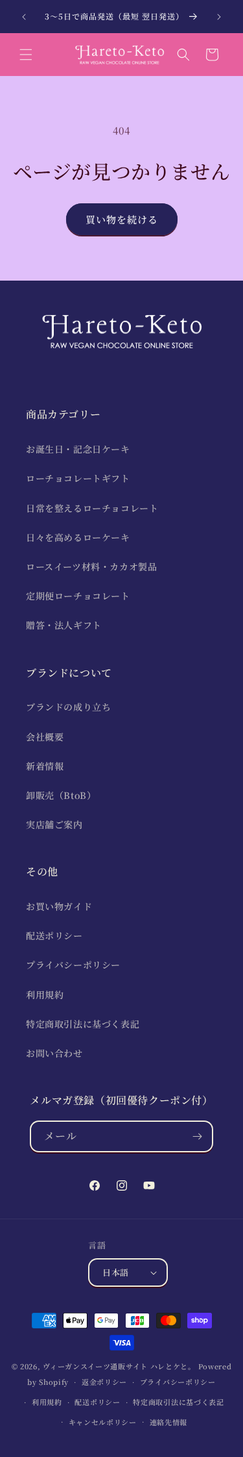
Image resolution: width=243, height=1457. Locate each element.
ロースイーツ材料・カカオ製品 (91, 566)
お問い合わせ (54, 1052)
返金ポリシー (104, 1381)
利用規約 (45, 994)
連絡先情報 (169, 1422)
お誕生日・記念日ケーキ (78, 448)
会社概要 (45, 736)
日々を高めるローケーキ (78, 537)
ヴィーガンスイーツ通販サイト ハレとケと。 (119, 1366)
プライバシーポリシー (73, 964)
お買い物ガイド (59, 906)
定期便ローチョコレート (78, 595)
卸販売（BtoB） (61, 795)
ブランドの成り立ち (68, 706)
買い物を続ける (122, 219)
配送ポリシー (54, 935)
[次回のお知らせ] (219, 17)
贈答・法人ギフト (64, 624)
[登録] (197, 1136)
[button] (26, 54)
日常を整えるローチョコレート (92, 507)
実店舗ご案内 (54, 824)
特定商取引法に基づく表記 (82, 1023)
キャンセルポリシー (103, 1422)
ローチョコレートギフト (78, 478)
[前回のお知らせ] (24, 17)
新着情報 (45, 765)
